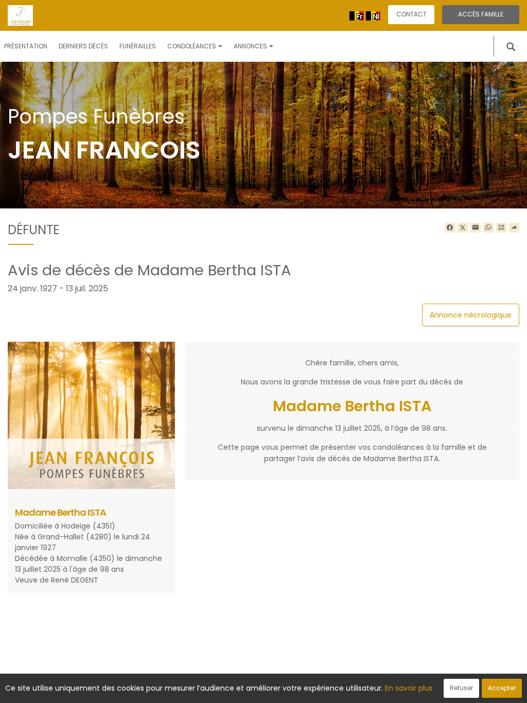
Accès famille (480, 14)
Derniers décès (83, 46)
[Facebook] (450, 228)
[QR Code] (501, 228)
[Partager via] (514, 228)
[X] (463, 228)
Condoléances (191, 46)
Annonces (250, 46)
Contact (411, 14)
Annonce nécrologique (471, 315)
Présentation (25, 46)
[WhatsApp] (488, 228)
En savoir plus (409, 688)
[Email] (475, 228)
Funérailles (137, 46)
